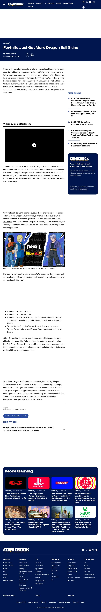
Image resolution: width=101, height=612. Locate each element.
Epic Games (16, 409)
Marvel (5, 569)
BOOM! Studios (8, 581)
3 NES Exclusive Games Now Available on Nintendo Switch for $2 (15, 496)
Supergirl (22, 569)
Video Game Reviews (55, 567)
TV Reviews (39, 566)
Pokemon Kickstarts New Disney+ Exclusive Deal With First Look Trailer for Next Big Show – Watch (61, 527)
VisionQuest (39, 584)
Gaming (51, 3)
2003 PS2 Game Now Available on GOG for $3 (82, 123)
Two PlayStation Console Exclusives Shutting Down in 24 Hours (37, 497)
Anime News (72, 563)
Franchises (89, 559)
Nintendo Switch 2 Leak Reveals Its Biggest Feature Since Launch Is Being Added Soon (85, 498)
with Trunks (22, 80)
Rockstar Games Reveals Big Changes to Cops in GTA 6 (38, 524)
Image (5, 575)
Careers (52, 602)
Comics (31, 3)
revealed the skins (57, 169)
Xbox (53, 574)
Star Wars (87, 569)
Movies (39, 3)
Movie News (23, 563)
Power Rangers (89, 575)
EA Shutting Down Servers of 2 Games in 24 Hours (84, 145)
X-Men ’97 (38, 572)
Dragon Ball (71, 566)
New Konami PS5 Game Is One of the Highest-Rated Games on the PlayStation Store (61, 497)
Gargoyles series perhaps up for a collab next (22, 399)
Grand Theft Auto (89, 578)
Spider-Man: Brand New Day (25, 573)
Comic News (7, 563)
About (43, 602)
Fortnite (23, 409)
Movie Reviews (24, 566)
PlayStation (55, 577)
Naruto (70, 575)
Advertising (33, 602)
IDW (4, 578)
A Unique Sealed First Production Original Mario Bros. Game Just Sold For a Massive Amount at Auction (83, 101)
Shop (37, 595)
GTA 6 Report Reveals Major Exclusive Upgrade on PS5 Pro (83, 113)
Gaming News (56, 563)
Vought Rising (39, 581)
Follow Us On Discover (15, 416)
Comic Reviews (8, 566)
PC (52, 580)
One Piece (71, 581)
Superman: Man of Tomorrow (25, 589)
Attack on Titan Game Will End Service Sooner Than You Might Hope (15, 525)
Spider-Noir (39, 569)
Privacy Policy (83, 189)
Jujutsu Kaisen (72, 572)
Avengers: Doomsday (22, 584)
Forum (30, 6)
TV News (38, 563)
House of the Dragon (42, 575)
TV (45, 3)
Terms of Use (82, 188)
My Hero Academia (74, 578)
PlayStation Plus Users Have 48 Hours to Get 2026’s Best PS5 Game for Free (28, 429)
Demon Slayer (72, 569)
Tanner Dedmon (11, 54)
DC (4, 572)
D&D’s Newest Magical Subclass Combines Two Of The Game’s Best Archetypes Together (84, 134)
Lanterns (38, 578)
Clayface (22, 577)
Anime (58, 3)
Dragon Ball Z (7, 409)
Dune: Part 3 (23, 580)
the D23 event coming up (44, 384)
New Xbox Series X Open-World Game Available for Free (83, 524)
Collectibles (68, 3)
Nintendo (54, 571)
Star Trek (87, 572)
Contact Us (21, 602)
